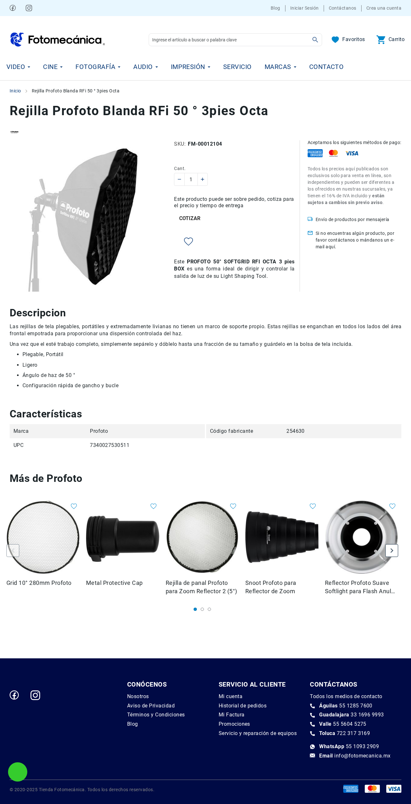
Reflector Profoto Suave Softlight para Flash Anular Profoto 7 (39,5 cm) (361, 587)
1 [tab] (195, 609)
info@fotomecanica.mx (355, 756)
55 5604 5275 (342, 724)
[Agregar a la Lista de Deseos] (183, 241)
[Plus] (202, 179)
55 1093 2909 (349, 746)
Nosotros (138, 696)
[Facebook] (13, 8)
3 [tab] (209, 609)
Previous (12, 550)
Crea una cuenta (383, 8)
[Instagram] (29, 8)
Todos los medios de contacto (346, 696)
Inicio (15, 90)
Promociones (234, 724)
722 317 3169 (344, 733)
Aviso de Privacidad (151, 706)
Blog (275, 8)
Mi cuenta (230, 696)
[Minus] (180, 179)
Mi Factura (232, 715)
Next (391, 550)
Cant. (180, 168)
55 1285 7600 (345, 706)
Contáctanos (342, 8)
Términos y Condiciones (156, 715)
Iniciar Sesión (304, 8)
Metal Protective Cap (114, 582)
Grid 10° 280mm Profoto (39, 582)
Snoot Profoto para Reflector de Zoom (270, 586)
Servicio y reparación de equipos (258, 733)
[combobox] (235, 39)
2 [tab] (202, 609)
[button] (70, 507)
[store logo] (57, 40)
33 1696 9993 (351, 715)
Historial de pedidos (243, 706)
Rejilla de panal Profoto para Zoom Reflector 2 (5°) (201, 586)
